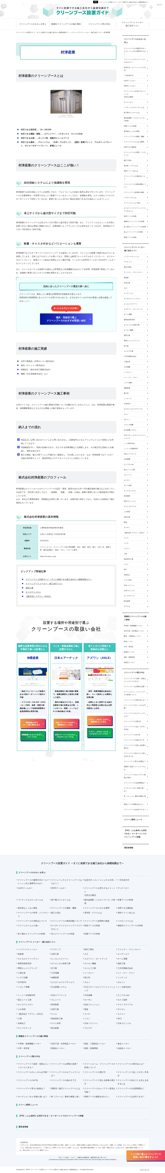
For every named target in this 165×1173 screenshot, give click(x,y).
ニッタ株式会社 (129, 443)
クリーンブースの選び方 (132, 721)
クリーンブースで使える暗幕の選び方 (135, 746)
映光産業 (127, 601)
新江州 (126, 393)
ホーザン (127, 480)
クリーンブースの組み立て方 (134, 740)
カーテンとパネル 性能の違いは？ (134, 789)
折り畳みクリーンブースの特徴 (135, 227)
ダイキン (127, 527)
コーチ (126, 543)
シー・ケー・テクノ (131, 377)
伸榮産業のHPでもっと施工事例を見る (31, 724)
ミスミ (126, 564)
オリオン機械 (128, 330)
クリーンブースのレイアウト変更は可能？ (135, 776)
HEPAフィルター (130, 86)
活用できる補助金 (130, 147)
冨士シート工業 (129, 470)
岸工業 (126, 346)
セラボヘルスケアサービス (133, 409)
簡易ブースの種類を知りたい (134, 804)
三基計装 (127, 362)
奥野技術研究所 (129, 320)
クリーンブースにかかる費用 (134, 142)
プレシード (128, 475)
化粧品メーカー (129, 662)
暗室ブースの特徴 (130, 216)
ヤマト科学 (128, 580)
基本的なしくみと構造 (132, 131)
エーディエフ (128, 293)
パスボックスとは (130, 197)
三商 (125, 554)
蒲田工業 (29, 588)
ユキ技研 (127, 512)
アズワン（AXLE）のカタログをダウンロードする (98, 733)
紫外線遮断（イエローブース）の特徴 (135, 119)
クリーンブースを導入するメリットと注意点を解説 (135, 94)
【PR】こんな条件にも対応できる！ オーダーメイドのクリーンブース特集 (135, 833)
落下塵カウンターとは (132, 113)
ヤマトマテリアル (130, 506)
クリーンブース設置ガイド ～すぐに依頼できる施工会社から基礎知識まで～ (124, 2)
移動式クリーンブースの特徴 (134, 221)
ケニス (126, 538)
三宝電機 (127, 367)
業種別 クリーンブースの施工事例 (135, 618)
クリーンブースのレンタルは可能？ (135, 706)
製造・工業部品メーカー (132, 636)
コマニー (127, 548)
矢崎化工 (127, 575)
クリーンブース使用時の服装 (134, 192)
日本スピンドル (129, 590)
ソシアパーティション (132, 256)
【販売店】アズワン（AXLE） (39, 596)
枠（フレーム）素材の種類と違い (135, 797)
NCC (125, 569)
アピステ (127, 606)
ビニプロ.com (129, 464)
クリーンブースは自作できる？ (135, 809)
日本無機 (127, 459)
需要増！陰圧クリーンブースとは (135, 768)
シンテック (128, 398)
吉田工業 (127, 517)
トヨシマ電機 (128, 425)
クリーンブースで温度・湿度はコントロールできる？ (135, 680)
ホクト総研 (128, 485)
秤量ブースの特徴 (130, 126)
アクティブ (128, 262)
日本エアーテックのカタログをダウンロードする (65, 736)
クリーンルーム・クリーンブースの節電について (135, 693)
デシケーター (128, 102)
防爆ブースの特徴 (130, 237)
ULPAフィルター (130, 81)
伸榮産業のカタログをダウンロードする (32, 736)
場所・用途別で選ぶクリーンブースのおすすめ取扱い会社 (66, 319)
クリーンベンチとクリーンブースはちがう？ (135, 60)
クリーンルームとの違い (132, 203)
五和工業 (127, 283)
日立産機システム (130, 430)
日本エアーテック (130, 454)
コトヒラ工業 (128, 351)
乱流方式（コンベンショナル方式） (135, 69)
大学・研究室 (128, 647)
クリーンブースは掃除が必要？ (135, 686)
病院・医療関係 (129, 657)
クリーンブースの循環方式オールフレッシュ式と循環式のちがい (135, 51)
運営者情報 (128, 848)
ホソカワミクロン (33, 592)
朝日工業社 (128, 267)
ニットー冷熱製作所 (131, 448)
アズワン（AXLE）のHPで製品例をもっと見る (98, 721)
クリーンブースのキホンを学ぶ (135, 40)
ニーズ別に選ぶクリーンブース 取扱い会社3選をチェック (145, 1155)
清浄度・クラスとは (131, 166)
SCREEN (127, 404)
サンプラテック (129, 596)
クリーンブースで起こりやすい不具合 (135, 728)
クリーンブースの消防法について (135, 177)
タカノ (126, 414)
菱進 (125, 522)
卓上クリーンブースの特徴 (133, 232)
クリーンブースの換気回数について (135, 185)
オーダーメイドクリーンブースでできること (135, 209)
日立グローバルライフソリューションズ (135, 436)
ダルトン (127, 419)
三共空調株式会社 (130, 356)
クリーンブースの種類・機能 (134, 136)
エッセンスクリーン (131, 304)
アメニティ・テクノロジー (133, 272)
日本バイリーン (129, 585)
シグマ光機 (128, 383)
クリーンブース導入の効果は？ (135, 761)
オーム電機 (128, 314)
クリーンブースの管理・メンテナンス (135, 153)
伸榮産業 (127, 388)
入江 (125, 288)
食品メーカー (128, 641)
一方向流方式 (128, 75)
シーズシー (128, 372)
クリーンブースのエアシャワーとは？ (135, 714)
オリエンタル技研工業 (132, 325)
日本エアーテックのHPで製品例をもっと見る (65, 724)
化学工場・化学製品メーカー (134, 631)
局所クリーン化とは (131, 171)
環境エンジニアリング (132, 341)
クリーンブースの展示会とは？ (135, 700)
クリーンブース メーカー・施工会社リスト (44, 584)
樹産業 (126, 278)
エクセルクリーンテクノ (132, 298)
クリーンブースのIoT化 (132, 735)
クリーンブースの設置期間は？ (135, 783)
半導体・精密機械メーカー (133, 626)
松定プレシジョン (130, 501)
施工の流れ (128, 160)
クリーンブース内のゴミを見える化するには (135, 754)
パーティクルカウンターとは (134, 107)
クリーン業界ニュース (133, 820)
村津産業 (127, 496)
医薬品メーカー (129, 652)
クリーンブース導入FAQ (134, 672)
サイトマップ (144, 1169)
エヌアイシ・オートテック (133, 309)
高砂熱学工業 (128, 559)
